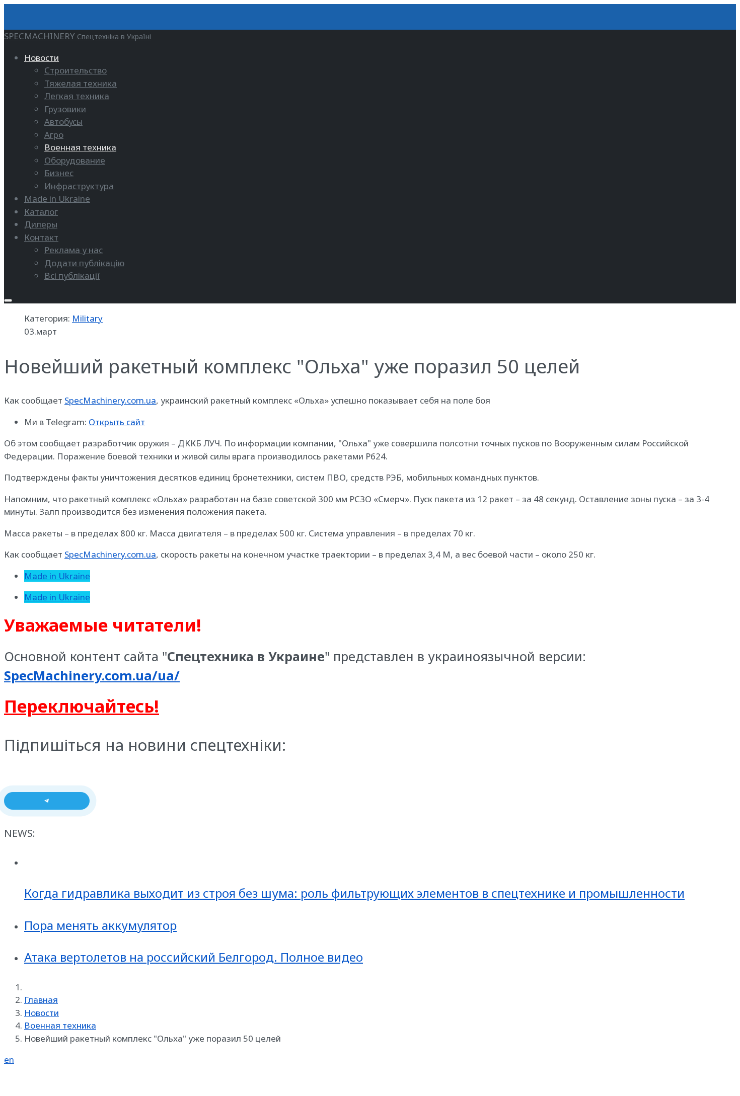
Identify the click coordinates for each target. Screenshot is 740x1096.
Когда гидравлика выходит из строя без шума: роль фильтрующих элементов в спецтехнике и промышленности (354, 893)
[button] (41, 57)
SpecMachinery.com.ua (110, 400)
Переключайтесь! (81, 706)
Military (87, 318)
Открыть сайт (117, 422)
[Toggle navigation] (8, 300)
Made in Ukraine (57, 576)
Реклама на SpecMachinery (59, 1081)
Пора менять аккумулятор (100, 925)
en (9, 1059)
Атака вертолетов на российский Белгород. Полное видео (193, 957)
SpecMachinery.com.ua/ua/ (92, 675)
